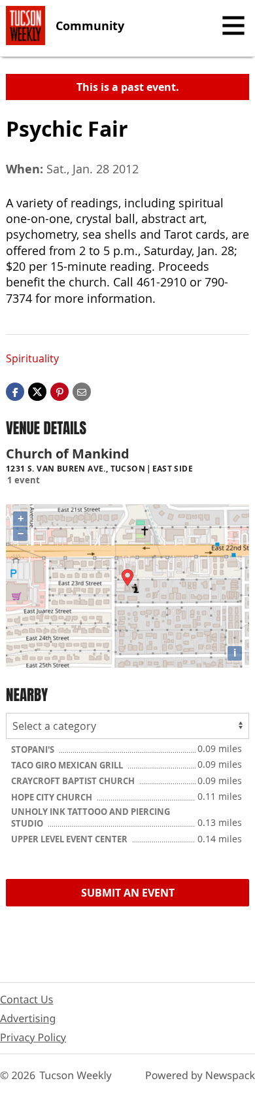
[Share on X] (37, 390)
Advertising (28, 1018)
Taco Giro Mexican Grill (68, 765)
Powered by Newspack (200, 1075)
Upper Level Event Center (70, 839)
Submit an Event (128, 892)
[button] (59, 390)
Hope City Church (52, 797)
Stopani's (33, 749)
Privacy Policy (33, 1037)
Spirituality (32, 358)
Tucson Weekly (75, 1075)
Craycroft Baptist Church (74, 781)
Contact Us (26, 999)
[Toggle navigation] (233, 25)
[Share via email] (82, 390)
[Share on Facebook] (15, 390)
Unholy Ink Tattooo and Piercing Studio (90, 817)
